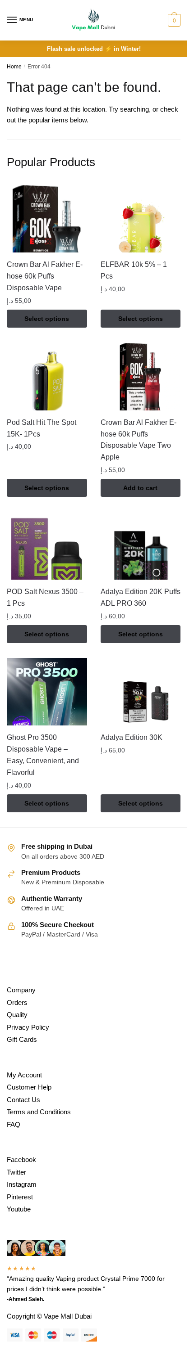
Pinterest (20, 1197)
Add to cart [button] (140, 487)
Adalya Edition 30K (131, 737)
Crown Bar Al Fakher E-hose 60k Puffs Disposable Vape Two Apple (138, 440)
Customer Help (29, 1087)
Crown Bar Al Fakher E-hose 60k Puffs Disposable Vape (45, 276)
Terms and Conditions (39, 1112)
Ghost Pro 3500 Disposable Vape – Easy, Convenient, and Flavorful (43, 755)
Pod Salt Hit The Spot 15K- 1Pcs (41, 428)
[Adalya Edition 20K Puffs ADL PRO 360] (141, 546)
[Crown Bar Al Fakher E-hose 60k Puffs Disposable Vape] (47, 218)
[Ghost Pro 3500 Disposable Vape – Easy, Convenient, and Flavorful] (47, 691)
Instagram (22, 1184)
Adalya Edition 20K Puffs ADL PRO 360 (140, 597)
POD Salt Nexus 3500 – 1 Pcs (45, 597)
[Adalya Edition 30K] (141, 691)
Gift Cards (22, 1039)
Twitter (16, 1172)
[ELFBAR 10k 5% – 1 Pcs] (141, 218)
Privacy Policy (28, 1027)
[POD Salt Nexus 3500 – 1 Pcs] (47, 546)
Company (21, 990)
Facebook (21, 1159)
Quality (17, 1014)
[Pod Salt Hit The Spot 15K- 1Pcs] (47, 376)
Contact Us (23, 1099)
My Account (24, 1075)
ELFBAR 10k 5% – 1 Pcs (134, 270)
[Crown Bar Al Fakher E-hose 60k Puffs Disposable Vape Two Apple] (141, 376)
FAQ (13, 1124)
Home (14, 66)
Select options (46, 318)
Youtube (19, 1209)
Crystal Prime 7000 (128, 1278)
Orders (17, 1002)
